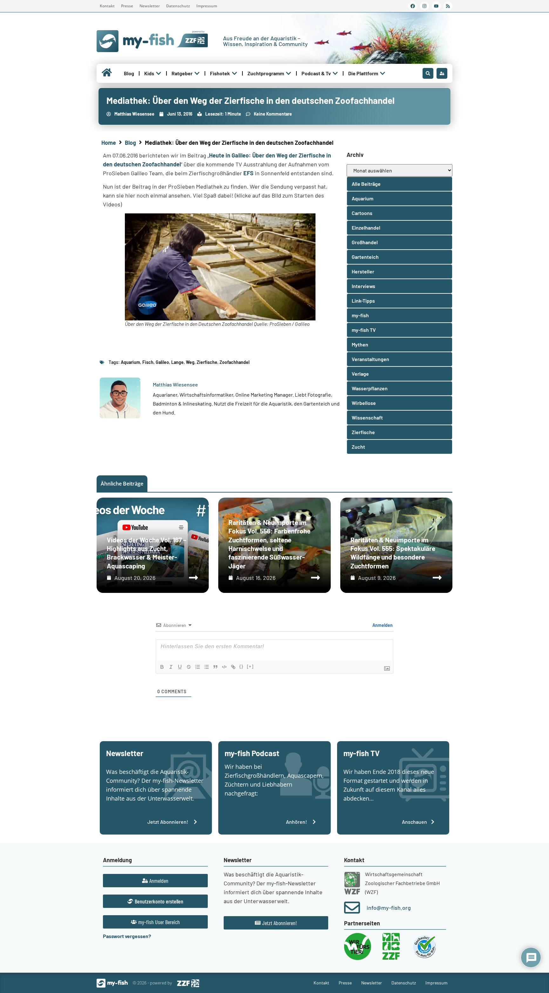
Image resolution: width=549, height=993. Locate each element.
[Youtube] (436, 6)
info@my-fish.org (389, 907)
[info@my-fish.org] (352, 908)
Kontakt (107, 6)
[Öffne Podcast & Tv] (335, 73)
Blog (130, 142)
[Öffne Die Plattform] (382, 73)
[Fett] (162, 667)
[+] (250, 666)
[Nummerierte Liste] (197, 667)
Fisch (147, 362)
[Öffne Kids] (158, 73)
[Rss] (448, 6)
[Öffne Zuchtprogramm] (288, 73)
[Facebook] (412, 6)
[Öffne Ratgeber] (197, 73)
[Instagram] (424, 6)
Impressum (206, 6)
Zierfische (207, 362)
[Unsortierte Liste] (206, 667)
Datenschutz (178, 6)
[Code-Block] (224, 667)
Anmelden (382, 625)
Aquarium (130, 362)
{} (241, 666)
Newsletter (149, 6)
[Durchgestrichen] (188, 667)
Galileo (162, 362)
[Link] (233, 667)
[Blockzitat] (215, 667)
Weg (190, 362)
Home (108, 142)
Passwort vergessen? (127, 936)
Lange (177, 362)
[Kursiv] (170, 667)
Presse (127, 6)
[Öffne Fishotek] (234, 73)
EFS (248, 173)
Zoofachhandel (234, 362)
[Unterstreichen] (179, 667)
